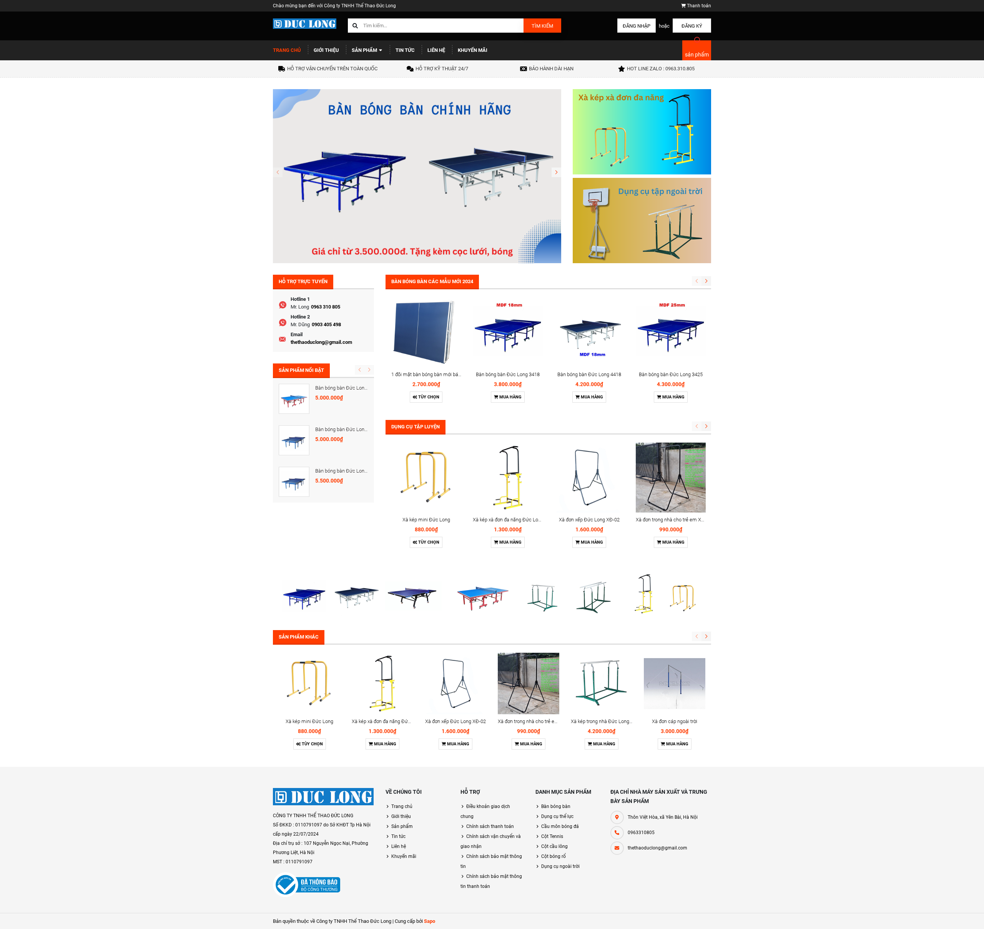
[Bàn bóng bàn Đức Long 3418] (508, 332)
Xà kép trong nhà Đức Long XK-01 (607, 721)
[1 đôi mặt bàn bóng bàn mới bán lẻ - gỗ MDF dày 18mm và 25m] (426, 332)
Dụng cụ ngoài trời (560, 866)
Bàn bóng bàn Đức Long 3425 (671, 374)
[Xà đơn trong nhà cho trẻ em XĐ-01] (671, 478)
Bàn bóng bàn (555, 806)
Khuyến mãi (472, 50)
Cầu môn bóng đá (560, 826)
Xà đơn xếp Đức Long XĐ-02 (589, 520)
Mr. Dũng (300, 324)
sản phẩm (697, 54)
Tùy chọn (428, 397)
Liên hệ (436, 50)
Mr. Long (300, 307)
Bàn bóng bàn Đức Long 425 (345, 471)
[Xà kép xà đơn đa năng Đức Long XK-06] (508, 478)
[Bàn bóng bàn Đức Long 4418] (589, 332)
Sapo (429, 921)
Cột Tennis (552, 836)
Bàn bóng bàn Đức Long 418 (345, 429)
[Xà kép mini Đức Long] (426, 478)
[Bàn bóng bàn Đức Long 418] (294, 440)
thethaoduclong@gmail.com (321, 342)
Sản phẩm (365, 50)
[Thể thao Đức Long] (323, 796)
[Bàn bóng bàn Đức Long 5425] (294, 399)
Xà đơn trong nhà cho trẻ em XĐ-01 (673, 520)
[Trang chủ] (304, 23)
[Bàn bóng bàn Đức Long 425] (294, 482)
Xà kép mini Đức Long (426, 520)
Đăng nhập (636, 26)
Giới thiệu (326, 50)
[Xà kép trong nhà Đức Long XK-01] (601, 683)
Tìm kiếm (542, 26)
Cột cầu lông (554, 846)
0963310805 (641, 832)
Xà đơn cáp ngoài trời (674, 721)
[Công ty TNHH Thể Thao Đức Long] (492, 593)
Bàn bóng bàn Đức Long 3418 (508, 374)
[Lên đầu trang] (930, 914)
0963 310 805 (325, 307)
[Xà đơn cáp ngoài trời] (674, 683)
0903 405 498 (326, 324)
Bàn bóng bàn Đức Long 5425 (347, 388)
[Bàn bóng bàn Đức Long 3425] (671, 332)
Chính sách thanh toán (490, 826)
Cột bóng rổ (553, 856)
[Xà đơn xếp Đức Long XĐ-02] (589, 478)
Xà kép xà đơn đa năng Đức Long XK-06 (515, 520)
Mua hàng (510, 397)
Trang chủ (287, 50)
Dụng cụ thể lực (557, 816)
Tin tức (405, 50)
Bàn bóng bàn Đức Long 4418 (589, 374)
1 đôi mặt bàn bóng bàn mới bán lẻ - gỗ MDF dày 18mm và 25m (460, 374)
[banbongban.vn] (417, 176)
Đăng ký (691, 26)
